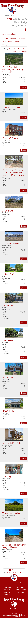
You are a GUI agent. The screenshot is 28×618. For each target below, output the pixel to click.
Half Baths (6, 318)
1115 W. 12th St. (8, 274)
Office (9, 18)
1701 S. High (7, 476)
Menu (24, 1)
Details (24, 87)
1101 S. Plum (7, 210)
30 (18, 573)
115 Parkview (7, 340)
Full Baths (5, 83)
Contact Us (7, 594)
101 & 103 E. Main (10, 138)
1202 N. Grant (8, 377)
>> (20, 570)
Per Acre (24, 51)
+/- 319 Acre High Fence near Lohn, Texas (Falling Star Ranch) (12, 69)
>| (23, 570)
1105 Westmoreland (10, 243)
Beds (15, 49)
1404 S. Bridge (8, 411)
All (7, 573)
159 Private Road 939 (11, 443)
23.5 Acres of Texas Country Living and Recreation (14, 546)
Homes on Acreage (7, 41)
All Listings (5, 38)
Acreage (14, 51)
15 (13, 573)
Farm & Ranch (21, 38)
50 (20, 573)
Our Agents (21, 592)
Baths (19, 49)
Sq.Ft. (24, 49)
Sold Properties (6, 45)
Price (19, 51)
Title (10, 49)
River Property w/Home (20, 584)
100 (23, 573)
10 (11, 573)
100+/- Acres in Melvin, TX (13, 107)
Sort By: (6, 49)
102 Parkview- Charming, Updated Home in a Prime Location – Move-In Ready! (13, 172)
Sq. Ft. (4, 79)
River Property (7, 587)
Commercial (13, 38)
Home (7, 583)
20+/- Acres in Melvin (11, 513)
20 (15, 573)
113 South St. (7, 305)
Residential (17, 41)
